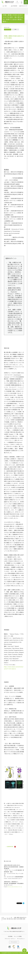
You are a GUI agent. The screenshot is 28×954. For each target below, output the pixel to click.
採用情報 (10, 936)
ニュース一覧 (9, 917)
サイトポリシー (21, 938)
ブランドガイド (14, 942)
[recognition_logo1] (9, 945)
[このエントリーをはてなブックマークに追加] (23, 903)
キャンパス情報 (18, 936)
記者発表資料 (10, 846)
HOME (2, 917)
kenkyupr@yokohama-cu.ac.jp (15, 886)
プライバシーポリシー (10, 938)
